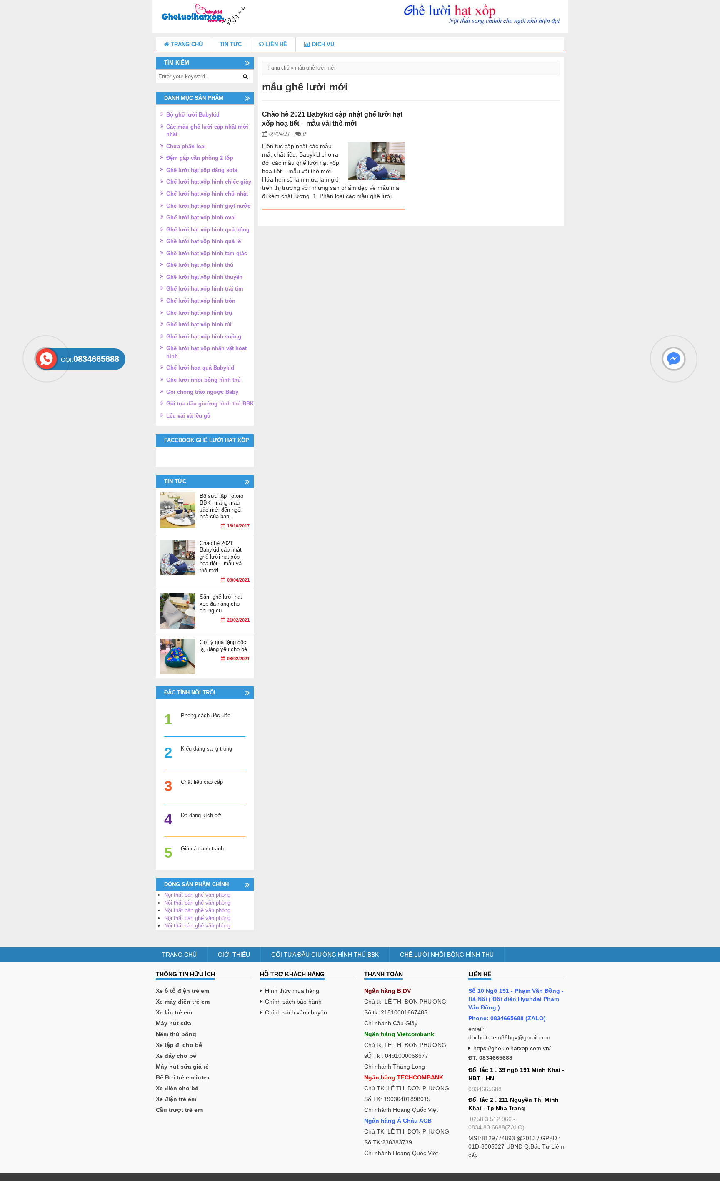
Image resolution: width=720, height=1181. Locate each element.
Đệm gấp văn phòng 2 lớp (199, 158)
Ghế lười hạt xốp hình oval (201, 217)
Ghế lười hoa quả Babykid (200, 368)
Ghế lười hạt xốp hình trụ (199, 313)
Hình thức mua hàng (292, 990)
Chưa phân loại (186, 146)
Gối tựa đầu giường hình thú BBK (210, 403)
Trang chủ (185, 44)
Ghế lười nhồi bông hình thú (203, 380)
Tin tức (231, 44)
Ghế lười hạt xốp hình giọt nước (208, 206)
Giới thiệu (234, 954)
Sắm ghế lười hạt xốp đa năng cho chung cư (221, 604)
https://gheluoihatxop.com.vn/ (512, 1048)
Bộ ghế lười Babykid (193, 115)
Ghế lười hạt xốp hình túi (199, 324)
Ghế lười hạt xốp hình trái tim (204, 289)
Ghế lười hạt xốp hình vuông (203, 336)
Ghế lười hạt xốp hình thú (199, 265)
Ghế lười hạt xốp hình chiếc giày (208, 182)
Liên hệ (275, 44)
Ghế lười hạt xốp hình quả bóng (208, 229)
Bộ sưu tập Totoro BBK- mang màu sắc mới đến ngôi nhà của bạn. (221, 506)
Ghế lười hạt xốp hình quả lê (203, 241)
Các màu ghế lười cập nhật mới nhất (207, 131)
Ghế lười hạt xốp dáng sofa (201, 170)
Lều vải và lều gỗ (188, 416)
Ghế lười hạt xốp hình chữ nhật (207, 194)
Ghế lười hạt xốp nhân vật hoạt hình (206, 352)
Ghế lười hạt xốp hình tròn (200, 301)
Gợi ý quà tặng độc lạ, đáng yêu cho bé (223, 645)
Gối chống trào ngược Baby (202, 392)
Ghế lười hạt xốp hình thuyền (204, 277)
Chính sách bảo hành (293, 1001)
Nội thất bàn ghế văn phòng (197, 895)
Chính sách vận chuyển (296, 1012)
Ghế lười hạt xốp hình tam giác (206, 253)
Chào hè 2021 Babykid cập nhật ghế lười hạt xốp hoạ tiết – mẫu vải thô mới (221, 557)
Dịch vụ (322, 44)
